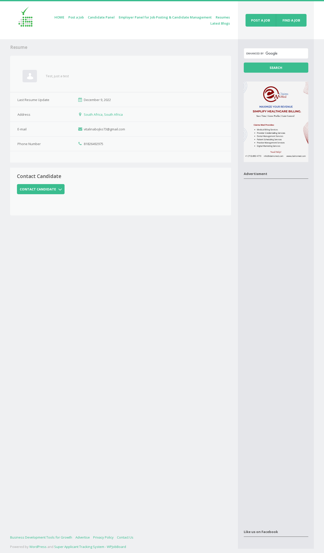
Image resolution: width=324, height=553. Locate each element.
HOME (59, 17)
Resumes (223, 17)
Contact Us (125, 537)
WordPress (38, 546)
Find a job (291, 20)
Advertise (82, 537)
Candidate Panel (101, 17)
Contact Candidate (38, 189)
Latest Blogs (220, 23)
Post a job (260, 20)
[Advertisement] (276, 351)
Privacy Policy (103, 537)
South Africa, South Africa (103, 114)
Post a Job (76, 17)
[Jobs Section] (25, 19)
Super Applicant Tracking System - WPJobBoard (90, 546)
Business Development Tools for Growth (41, 537)
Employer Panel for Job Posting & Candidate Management (165, 17)
